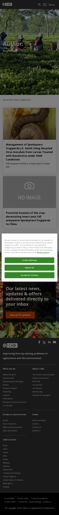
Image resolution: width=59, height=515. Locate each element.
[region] (29, 257)
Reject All (29, 268)
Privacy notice (43, 252)
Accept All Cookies (29, 275)
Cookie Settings (29, 260)
